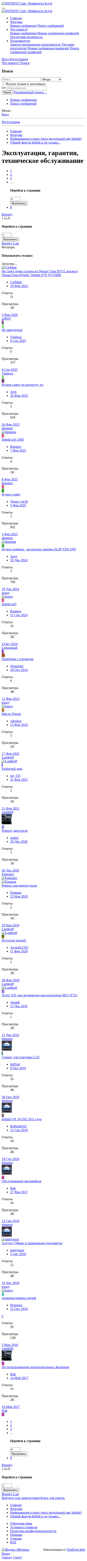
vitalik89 (7, 812)
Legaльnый (10, 647)
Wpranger (16, 666)
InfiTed (15, 1064)
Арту (14, 556)
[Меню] (3, 8)
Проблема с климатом (17, 659)
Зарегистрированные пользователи (35, 44)
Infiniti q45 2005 (13, 439)
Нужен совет (11, 494)
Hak (13, 1188)
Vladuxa (16, 337)
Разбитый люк (12, 768)
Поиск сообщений (50, 25)
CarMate (16, 282)
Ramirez (15, 446)
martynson (17, 1250)
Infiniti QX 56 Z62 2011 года (22, 1119)
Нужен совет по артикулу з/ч (22, 384)
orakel (14, 838)
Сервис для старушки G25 (20, 1057)
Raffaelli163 (18, 1126)
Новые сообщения (23, 25)
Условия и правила (23, 1527)
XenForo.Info (76, 1549)
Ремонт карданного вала (19, 885)
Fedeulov (8, 874)
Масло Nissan (11, 714)
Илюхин (16, 1305)
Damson (15, 892)
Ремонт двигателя (14, 830)
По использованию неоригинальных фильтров (35, 1367)
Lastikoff (8, 757)
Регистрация (11, 122)
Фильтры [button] (8, 247)
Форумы (16, 22)
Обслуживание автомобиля (21, 1181)
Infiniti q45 (9, 604)
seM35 (6, 318)
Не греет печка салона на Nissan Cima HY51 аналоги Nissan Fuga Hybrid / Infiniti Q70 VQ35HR (40, 273)
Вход (5, 114)
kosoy (6, 593)
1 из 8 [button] (6, 218)
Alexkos (15, 721)
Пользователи (20, 41)
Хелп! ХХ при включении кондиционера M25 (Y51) (39, 995)
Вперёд (7, 214)
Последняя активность (26, 37)
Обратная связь (21, 1523)
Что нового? (19, 29)
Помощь (16, 1535)
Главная (16, 18)
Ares (13, 392)
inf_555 (15, 776)
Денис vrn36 (19, 501)
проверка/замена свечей (19, 1298)
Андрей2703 (19, 947)
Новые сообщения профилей (58, 33)
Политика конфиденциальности (33, 1531)
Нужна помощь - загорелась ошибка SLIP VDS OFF (39, 549)
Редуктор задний (14, 940)
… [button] (12, 182)
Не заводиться (12, 330)
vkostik (15, 1002)
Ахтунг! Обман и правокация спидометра (32, 1243)
